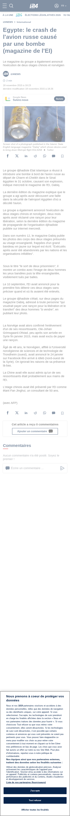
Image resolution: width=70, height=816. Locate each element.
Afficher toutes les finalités (35, 810)
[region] (35, 753)
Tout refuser (35, 800)
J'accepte (35, 790)
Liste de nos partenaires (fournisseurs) (26, 782)
